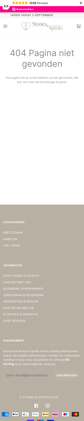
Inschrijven (67, 375)
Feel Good (11, 245)
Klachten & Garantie (20, 314)
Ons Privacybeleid (18, 308)
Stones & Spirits (36, 397)
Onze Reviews (14, 320)
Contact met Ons (17, 282)
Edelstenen (13, 232)
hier (19, 82)
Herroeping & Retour (20, 301)
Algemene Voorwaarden (23, 288)
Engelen (10, 239)
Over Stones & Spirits (21, 275)
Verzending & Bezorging (23, 295)
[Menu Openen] (9, 26)
